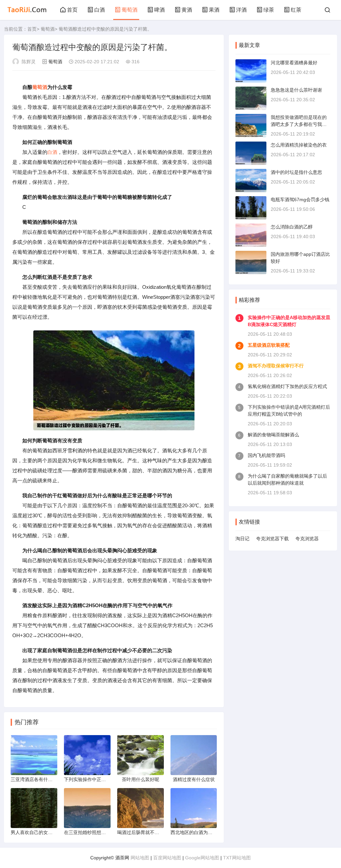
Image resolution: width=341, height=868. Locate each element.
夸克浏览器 (307, 538)
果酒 (214, 10)
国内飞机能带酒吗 (266, 455)
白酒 (99, 10)
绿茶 (268, 10)
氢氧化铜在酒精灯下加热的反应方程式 (287, 386)
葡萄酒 (130, 10)
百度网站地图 (167, 857)
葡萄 (37, 87)
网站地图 (140, 857)
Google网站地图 (202, 857)
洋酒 (241, 10)
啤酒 (159, 10)
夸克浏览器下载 (272, 538)
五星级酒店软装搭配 (269, 345)
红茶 (296, 10)
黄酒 (186, 10)
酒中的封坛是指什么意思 (296, 172)
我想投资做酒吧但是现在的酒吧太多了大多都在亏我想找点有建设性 (299, 124)
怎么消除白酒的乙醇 (292, 226)
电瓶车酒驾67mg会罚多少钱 (300, 199)
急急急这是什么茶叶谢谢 (296, 90)
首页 (72, 10)
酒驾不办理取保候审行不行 (276, 365)
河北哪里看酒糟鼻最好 (294, 62)
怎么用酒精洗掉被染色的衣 (299, 145)
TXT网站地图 (237, 857)
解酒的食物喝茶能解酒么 (273, 434)
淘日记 (242, 538)
